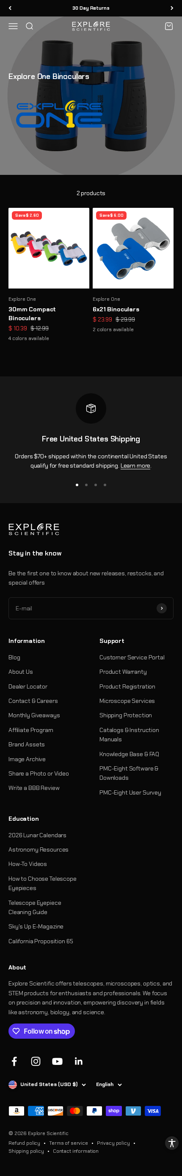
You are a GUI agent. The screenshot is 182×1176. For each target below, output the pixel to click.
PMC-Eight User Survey (130, 792)
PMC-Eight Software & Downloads (128, 773)
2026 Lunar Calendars (37, 835)
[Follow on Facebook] (14, 1061)
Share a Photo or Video (38, 773)
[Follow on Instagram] (35, 1061)
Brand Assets (26, 744)
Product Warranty (123, 671)
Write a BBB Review (33, 788)
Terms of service (68, 1143)
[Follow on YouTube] (57, 1061)
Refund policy (24, 1143)
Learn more (136, 465)
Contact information (76, 1151)
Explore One (22, 299)
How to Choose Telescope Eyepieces (42, 883)
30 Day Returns (90, 8)
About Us (20, 671)
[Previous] (9, 8)
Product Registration (127, 686)
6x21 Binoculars (116, 309)
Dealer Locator (27, 686)
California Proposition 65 (40, 941)
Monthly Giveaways (34, 715)
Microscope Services (127, 701)
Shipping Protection (125, 715)
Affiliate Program (30, 730)
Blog (14, 657)
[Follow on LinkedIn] (79, 1061)
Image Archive (27, 759)
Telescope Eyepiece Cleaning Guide (34, 907)
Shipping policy (26, 1151)
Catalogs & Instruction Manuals (129, 734)
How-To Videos (27, 864)
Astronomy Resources (38, 849)
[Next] (172, 8)
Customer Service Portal (132, 657)
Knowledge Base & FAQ (129, 754)
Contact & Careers (33, 701)
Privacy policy (113, 1143)
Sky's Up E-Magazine (35, 926)
